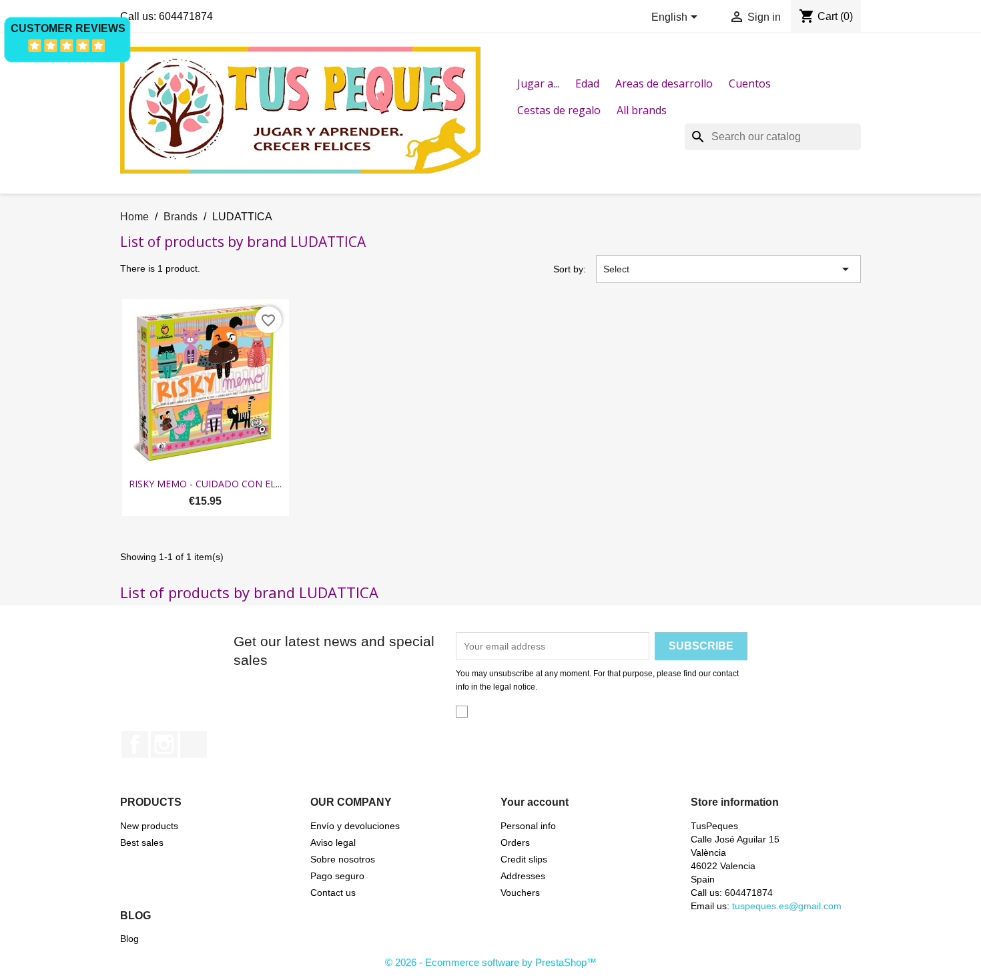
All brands (642, 110)
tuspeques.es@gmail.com (787, 906)
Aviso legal (333, 842)
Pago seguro (337, 876)
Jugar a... (538, 83)
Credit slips (524, 859)
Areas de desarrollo (664, 83)
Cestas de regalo (559, 110)
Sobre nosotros (342, 859)
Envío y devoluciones (355, 825)
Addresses (523, 876)
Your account (535, 802)
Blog (129, 938)
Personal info (528, 825)
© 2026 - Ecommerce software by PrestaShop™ (491, 962)
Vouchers (520, 892)
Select (728, 269)
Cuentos (750, 83)
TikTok (193, 744)
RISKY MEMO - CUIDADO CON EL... (205, 483)
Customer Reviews (68, 28)
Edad (587, 83)
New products (149, 825)
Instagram (164, 744)
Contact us (333, 892)
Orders (515, 842)
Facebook (134, 744)
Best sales (142, 842)
